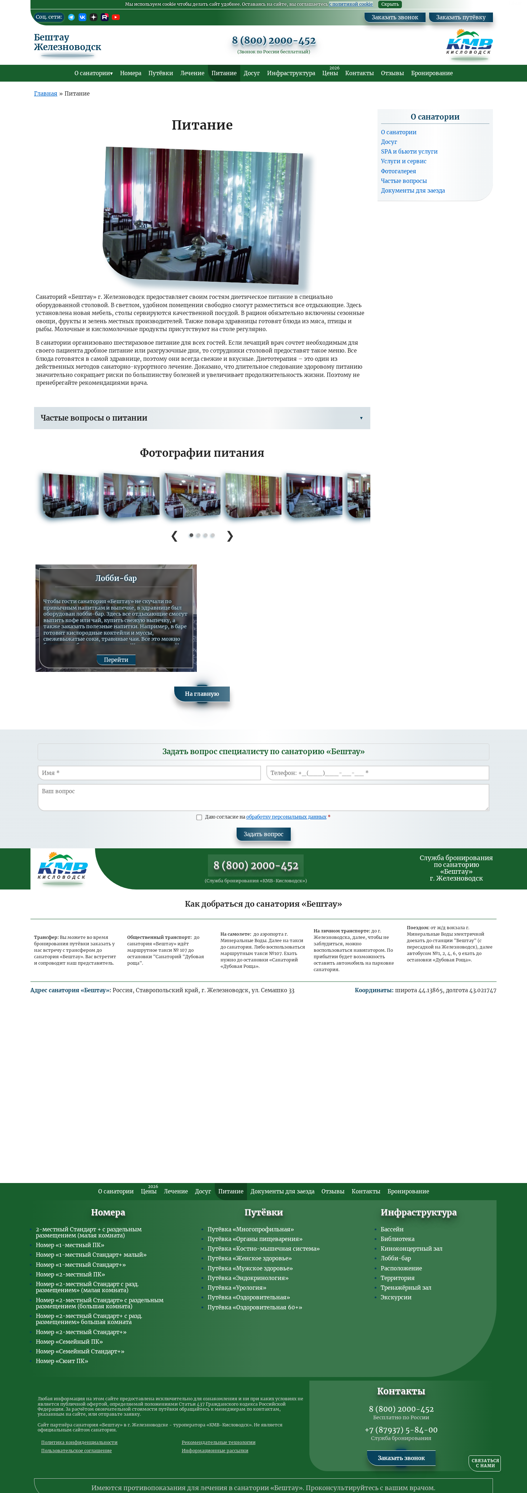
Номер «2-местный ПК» (70, 1274)
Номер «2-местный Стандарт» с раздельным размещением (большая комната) (99, 1303)
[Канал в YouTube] (116, 17)
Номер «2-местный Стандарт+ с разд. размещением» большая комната (89, 1319)
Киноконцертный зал (411, 1248)
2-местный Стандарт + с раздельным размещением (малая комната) (89, 1232)
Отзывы (392, 73)
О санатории (92, 73)
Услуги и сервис (404, 161)
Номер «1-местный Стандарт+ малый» (91, 1254)
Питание (224, 73)
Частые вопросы (404, 181)
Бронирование (432, 73)
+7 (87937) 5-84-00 (401, 1430)
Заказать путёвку (461, 17)
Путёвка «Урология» (237, 1287)
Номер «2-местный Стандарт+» (81, 1332)
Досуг (252, 73)
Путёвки (160, 73)
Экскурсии (396, 1297)
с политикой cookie (351, 4)
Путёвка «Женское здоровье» (250, 1258)
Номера (130, 73)
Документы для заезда (413, 191)
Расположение (401, 1268)
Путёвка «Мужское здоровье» (250, 1268)
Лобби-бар (396, 1258)
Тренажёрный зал (406, 1287)
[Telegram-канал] (71, 17)
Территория (398, 1278)
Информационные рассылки (215, 1450)
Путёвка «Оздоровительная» (249, 1297)
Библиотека (397, 1239)
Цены (331, 71)
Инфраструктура (291, 73)
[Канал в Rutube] (105, 17)
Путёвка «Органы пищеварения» (255, 1239)
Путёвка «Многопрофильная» (251, 1229)
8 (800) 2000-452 (274, 40)
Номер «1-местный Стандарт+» (81, 1264)
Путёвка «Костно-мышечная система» (264, 1248)
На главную (202, 693)
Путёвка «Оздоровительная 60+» (255, 1307)
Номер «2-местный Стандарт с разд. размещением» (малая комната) (87, 1287)
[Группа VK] (82, 17)
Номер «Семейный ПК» (69, 1341)
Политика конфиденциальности (79, 1442)
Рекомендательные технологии (219, 1442)
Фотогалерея (398, 171)
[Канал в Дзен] (94, 17)
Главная (45, 93)
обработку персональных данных (286, 817)
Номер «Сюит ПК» (62, 1361)
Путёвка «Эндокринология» (248, 1278)
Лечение (192, 73)
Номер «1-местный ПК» (70, 1245)
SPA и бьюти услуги (409, 152)
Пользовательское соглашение (76, 1450)
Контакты (359, 73)
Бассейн (392, 1229)
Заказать (514, 3)
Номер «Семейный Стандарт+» (80, 1351)
